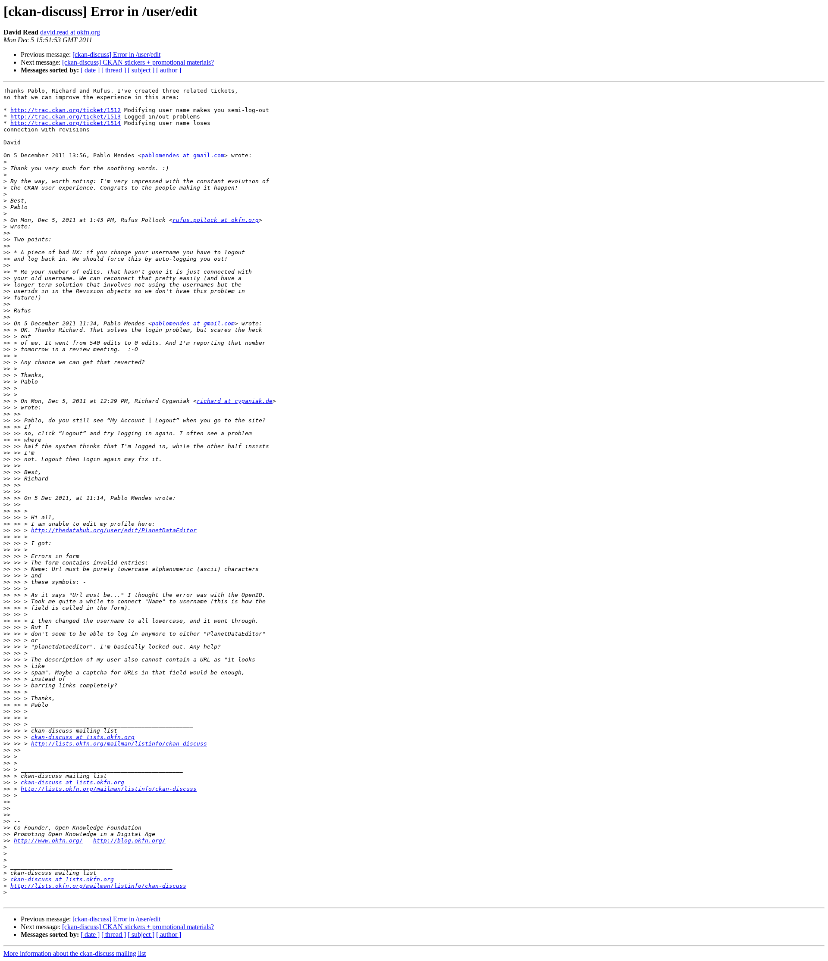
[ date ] (90, 70)
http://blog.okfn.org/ (129, 840)
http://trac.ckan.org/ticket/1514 (65, 123)
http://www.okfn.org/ (48, 840)
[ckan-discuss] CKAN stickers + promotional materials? (138, 62)
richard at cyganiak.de (235, 401)
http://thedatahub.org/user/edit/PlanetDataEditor (114, 530)
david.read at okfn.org (70, 32)
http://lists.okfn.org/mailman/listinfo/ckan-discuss (119, 743)
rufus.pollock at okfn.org (215, 220)
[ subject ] (141, 70)
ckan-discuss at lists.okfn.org (83, 737)
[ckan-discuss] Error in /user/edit (116, 54)
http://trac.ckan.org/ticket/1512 (65, 110)
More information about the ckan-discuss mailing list (74, 953)
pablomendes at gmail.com (182, 155)
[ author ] (168, 70)
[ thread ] (113, 70)
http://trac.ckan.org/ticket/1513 (65, 116)
